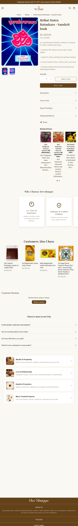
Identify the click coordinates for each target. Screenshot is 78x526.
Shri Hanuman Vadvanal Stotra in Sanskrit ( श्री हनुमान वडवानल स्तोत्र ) (46, 150)
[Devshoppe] (39, 8)
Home (19, 15)
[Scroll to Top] (74, 515)
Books (27, 15)
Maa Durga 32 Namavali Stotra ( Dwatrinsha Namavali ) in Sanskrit (70, 149)
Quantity (43, 74)
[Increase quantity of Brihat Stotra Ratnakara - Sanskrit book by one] (51, 79)
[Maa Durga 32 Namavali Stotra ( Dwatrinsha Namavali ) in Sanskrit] (70, 137)
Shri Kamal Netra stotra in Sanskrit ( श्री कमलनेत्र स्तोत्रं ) (58, 148)
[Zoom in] (33, 22)
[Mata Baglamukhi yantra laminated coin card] (48, 253)
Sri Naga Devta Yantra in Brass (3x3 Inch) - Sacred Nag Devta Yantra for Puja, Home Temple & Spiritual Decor (66, 268)
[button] (57, 180)
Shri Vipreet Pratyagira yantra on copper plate (11, 265)
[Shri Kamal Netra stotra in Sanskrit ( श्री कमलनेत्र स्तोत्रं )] (58, 137)
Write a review (39, 302)
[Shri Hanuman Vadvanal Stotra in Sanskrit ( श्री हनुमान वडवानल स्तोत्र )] (45, 137)
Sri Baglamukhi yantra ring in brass (30, 264)
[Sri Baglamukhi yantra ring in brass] (30, 253)
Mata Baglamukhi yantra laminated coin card (47, 265)
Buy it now (58, 85)
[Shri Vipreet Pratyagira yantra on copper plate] (12, 253)
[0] (74, 8)
